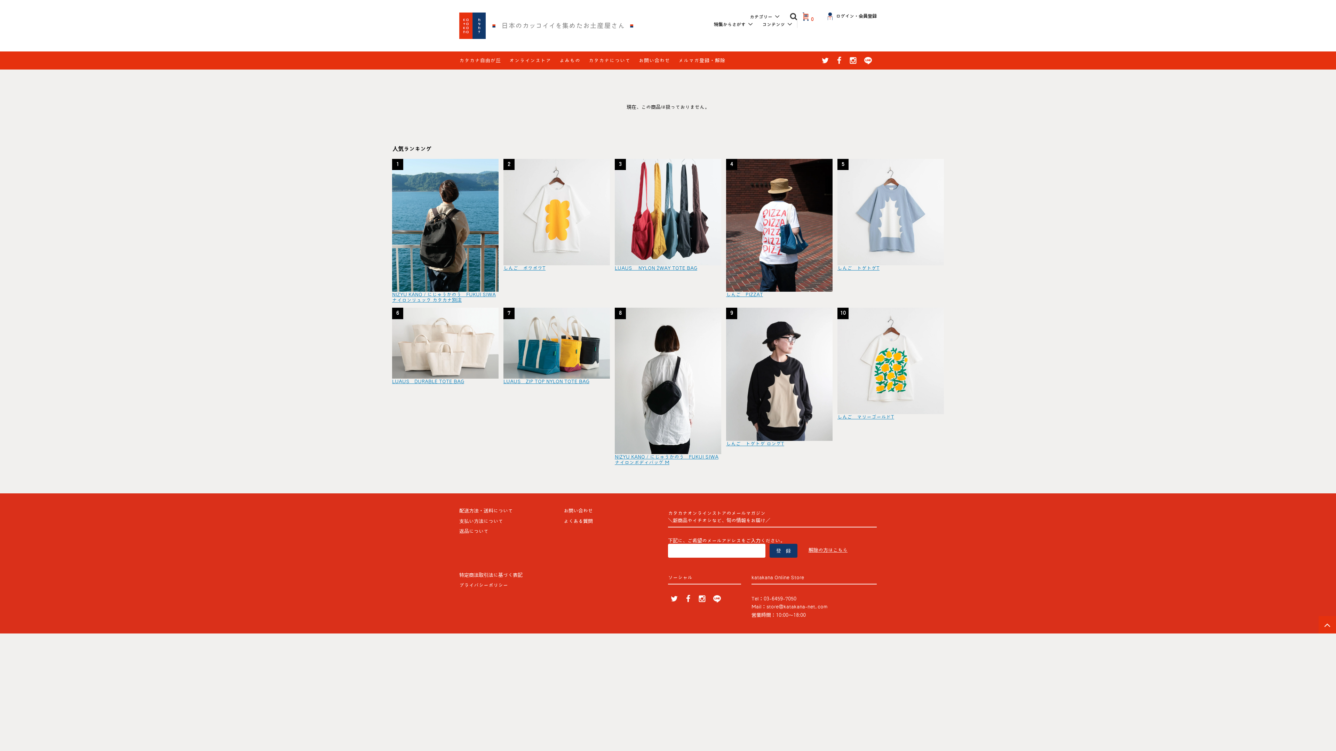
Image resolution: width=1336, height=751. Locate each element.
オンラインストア (530, 60)
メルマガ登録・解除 (701, 60)
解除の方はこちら (828, 550)
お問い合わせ (654, 60)
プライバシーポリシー (483, 585)
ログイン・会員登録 (856, 16)
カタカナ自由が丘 (480, 60)
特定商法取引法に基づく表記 (491, 575)
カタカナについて (609, 60)
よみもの (569, 60)
